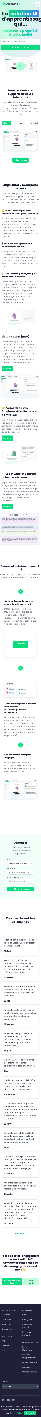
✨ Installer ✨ (20, 644)
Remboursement (29, 1362)
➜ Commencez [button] (20, 160)
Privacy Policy (16, 1413)
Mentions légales (29, 1372)
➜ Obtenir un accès (20, 47)
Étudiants (6, 1315)
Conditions (26, 1367)
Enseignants (7, 1329)
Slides (5, 123)
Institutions (6, 1324)
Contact (5, 1345)
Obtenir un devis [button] (31, 1281)
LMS (8, 860)
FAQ (3, 1341)
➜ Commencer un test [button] (12, 1281)
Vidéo (19, 123)
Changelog (27, 1319)
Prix (3, 1350)
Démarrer (7, 369)
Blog (24, 1315)
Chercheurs (7, 1319)
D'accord (30, 1413)
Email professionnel (15, 877)
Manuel (34, 123)
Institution (11, 868)
